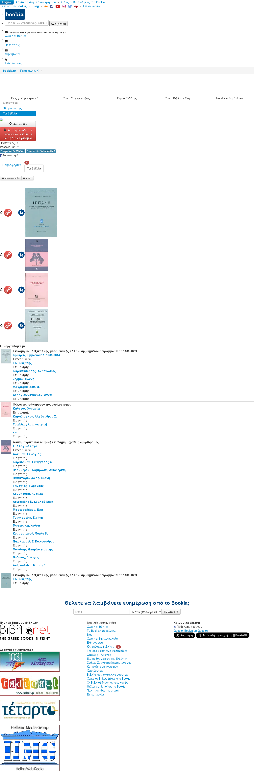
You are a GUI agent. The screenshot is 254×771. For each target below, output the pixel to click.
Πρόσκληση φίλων (189, 627)
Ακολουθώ (20, 124)
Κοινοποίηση (10, 155)
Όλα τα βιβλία (97, 627)
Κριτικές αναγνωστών (102, 666)
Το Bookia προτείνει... (101, 630)
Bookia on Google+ (196, 630)
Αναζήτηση (58, 24)
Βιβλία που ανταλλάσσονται (107, 674)
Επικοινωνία (91, 6)
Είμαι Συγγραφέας (76, 98)
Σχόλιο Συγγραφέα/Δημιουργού (109, 662)
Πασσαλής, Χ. (29, 71)
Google (178, 630)
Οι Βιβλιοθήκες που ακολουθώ (107, 682)
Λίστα (29, 178)
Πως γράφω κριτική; (25, 98)
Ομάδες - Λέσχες (99, 655)
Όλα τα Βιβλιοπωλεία (102, 638)
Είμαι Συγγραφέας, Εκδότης (107, 659)
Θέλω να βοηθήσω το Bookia (106, 686)
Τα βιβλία (10, 113)
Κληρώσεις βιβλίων (100, 646)
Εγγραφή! (171, 612)
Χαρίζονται (95, 670)
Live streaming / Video (229, 98)
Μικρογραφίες (12, 178)
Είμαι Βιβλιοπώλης (178, 98)
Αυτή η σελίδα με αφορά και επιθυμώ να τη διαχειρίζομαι (18, 134)
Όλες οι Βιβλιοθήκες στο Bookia (83, 2)
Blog (89, 634)
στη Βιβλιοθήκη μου (36, 2)
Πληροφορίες (12, 108)
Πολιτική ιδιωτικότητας (103, 690)
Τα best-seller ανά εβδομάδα (107, 651)
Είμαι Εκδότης (127, 98)
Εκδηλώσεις (95, 642)
